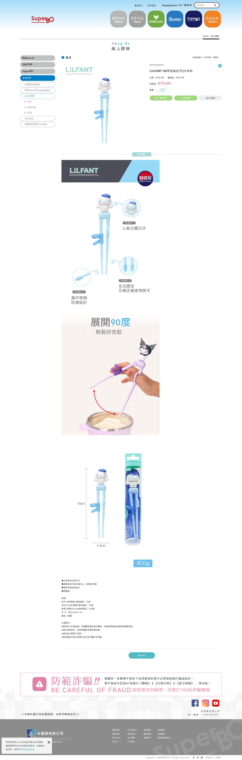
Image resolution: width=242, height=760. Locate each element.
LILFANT (30, 96)
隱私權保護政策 (28, 749)
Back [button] (141, 655)
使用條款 (161, 730)
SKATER (27, 64)
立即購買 (185, 98)
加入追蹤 (210, 98)
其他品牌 (212, 20)
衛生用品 (29, 118)
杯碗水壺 (31, 107)
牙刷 (29, 113)
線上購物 (131, 738)
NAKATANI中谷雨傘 (36, 124)
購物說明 (147, 734)
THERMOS (193, 19)
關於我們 (118, 20)
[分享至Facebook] (193, 758)
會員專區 (147, 730)
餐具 (29, 102)
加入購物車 (161, 98)
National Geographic (38, 90)
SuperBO (42, 19)
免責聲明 (161, 734)
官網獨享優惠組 (32, 84)
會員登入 (139, 5)
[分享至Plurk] (202, 758)
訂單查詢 (151, 5)
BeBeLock (156, 19)
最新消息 (137, 20)
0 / (177, 5)
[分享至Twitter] (198, 758)
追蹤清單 (147, 738)
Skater (175, 19)
